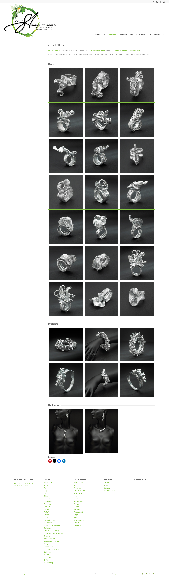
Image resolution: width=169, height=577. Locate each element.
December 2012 (109, 488)
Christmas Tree (79, 491)
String (76, 517)
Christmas (77, 488)
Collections (48, 501)
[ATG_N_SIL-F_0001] (66, 431)
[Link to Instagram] (164, 1)
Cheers (46, 496)
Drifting (46, 509)
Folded (46, 515)
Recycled (77, 509)
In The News (48, 522)
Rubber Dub (48, 546)
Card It (46, 493)
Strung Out (48, 557)
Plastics (76, 504)
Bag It (46, 485)
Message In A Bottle (51, 541)
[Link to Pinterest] (153, 1)
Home (46, 517)
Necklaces (77, 499)
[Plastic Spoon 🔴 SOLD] (66, 227)
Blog (45, 491)
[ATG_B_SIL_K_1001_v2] (66, 380)
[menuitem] (97, 34)
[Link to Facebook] (160, 1)
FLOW (46, 512)
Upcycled (77, 522)
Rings (76, 515)
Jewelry (76, 496)
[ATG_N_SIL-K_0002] (101, 431)
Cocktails (47, 499)
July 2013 (107, 483)
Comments (48, 504)
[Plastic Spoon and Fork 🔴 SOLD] (66, 298)
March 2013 (108, 485)
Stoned (46, 554)
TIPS (46, 560)
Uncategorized (79, 520)
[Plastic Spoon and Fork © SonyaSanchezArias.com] (137, 263)
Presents (77, 507)
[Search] (163, 34)
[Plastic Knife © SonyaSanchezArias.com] (137, 156)
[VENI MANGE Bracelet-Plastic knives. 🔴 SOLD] (137, 380)
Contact (47, 507)
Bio (45, 488)
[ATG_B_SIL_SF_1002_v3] (101, 344)
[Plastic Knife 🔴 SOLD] (66, 156)
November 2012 (109, 491)
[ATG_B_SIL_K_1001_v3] (101, 380)
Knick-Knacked (49, 538)
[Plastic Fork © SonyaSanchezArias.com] (66, 84)
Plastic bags (78, 501)
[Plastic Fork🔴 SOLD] (137, 120)
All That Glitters (49, 483)
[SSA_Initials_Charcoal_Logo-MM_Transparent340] (29, 20)
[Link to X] (157, 1)
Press (46, 544)
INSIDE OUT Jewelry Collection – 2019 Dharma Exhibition (53, 533)
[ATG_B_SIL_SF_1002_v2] (66, 344)
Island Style (78, 493)
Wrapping (77, 525)
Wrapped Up (48, 562)
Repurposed (78, 512)
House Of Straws (50, 520)
